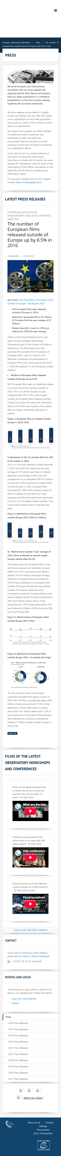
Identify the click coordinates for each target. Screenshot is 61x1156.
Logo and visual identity (24, 998)
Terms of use (34, 1122)
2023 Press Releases (18, 1041)
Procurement (43, 1129)
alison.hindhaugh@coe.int (28, 182)
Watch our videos (33, 1097)
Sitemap (43, 1126)
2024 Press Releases (18, 1035)
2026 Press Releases (18, 1023)
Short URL (12, 733)
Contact (49, 1122)
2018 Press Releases (18, 1072)
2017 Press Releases (18, 1078)
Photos (15, 1003)
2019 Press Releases (18, 1066)
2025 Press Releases (18, 1029)
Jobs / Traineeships (43, 1133)
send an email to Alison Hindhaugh (32, 956)
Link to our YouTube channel (30, 929)
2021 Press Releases (18, 1054)
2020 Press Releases (18, 1060)
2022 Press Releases (18, 1047)
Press (8, 1016)
